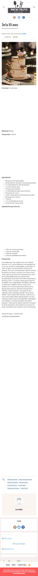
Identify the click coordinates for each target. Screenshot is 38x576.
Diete (14, 565)
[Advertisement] (19, 110)
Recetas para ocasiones (13, 488)
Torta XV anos (24, 488)
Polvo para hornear (12, 479)
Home (8, 565)
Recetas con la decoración (25, 479)
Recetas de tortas (23, 482)
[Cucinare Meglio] (19, 544)
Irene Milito (23, 33)
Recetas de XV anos (12, 485)
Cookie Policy (22, 565)
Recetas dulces (22, 485)
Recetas (15, 37)
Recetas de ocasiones (13, 482)
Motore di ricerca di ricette (7, 534)
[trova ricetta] (7, 538)
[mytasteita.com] (8, 549)
